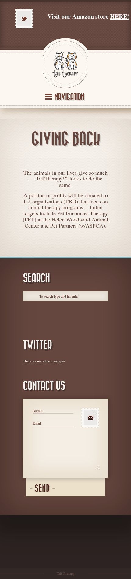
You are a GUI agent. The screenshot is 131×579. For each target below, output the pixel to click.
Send (42, 488)
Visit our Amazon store (88, 16)
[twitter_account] (24, 18)
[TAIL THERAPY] (65, 64)
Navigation (69, 97)
